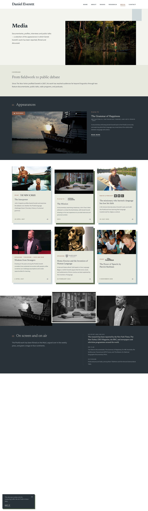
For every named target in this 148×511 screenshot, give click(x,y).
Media (122, 4)
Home (85, 4)
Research (113, 4)
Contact (132, 4)
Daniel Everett (23, 4)
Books (102, 4)
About (93, 4)
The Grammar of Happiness (105, 116)
